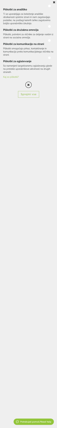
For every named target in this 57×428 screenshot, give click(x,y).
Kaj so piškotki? (11, 77)
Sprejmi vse (28, 94)
